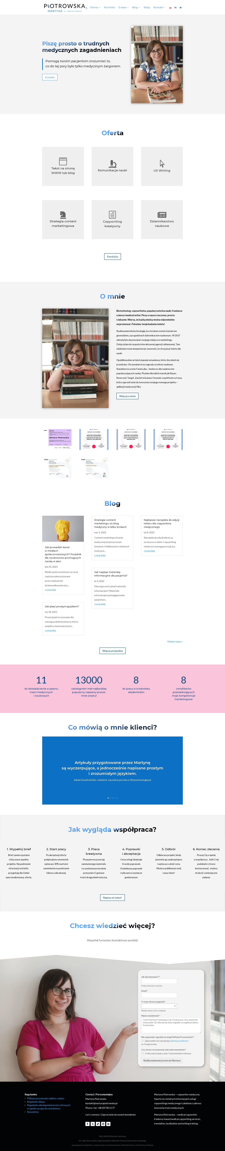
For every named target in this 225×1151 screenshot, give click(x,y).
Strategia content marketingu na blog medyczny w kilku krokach (110, 523)
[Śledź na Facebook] (87, 1124)
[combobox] (159, 1006)
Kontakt (158, 8)
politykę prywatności (178, 1041)
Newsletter (33, 1111)
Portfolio (109, 8)
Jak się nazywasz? (150, 976)
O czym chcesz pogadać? (153, 1001)
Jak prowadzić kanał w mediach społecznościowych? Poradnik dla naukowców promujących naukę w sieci (63, 554)
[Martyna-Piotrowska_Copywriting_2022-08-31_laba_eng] (56, 448)
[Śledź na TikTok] (98, 1124)
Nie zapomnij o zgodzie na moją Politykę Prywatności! (167, 1037)
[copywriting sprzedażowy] (94, 477)
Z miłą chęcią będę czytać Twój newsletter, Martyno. (168, 1053)
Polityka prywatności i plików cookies (45, 1098)
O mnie (122, 8)
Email (144, 991)
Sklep (147, 8)
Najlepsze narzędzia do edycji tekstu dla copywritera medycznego (161, 523)
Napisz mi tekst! (112, 897)
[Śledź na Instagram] (103, 1124)
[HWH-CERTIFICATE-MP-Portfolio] (131, 449)
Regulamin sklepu (36, 1101)
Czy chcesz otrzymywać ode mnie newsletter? (163, 1049)
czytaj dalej (50, 589)
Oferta (94, 8)
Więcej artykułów (112, 650)
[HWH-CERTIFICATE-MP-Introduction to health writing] (168, 449)
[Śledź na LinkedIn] (108, 1124)
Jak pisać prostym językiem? (62, 606)
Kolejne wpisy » (175, 641)
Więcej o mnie (127, 396)
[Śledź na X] (93, 1124)
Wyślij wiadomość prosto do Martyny (162, 1060)
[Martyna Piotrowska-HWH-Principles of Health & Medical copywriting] (94, 449)
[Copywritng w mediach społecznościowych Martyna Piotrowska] (56, 477)
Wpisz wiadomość (150, 1015)
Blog (135, 8)
